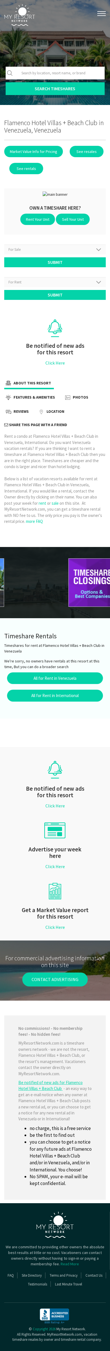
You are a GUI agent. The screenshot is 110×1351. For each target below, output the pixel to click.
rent (42, 503)
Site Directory (32, 1275)
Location (55, 411)
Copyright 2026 (44, 1329)
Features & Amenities (34, 397)
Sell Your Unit (73, 219)
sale (55, 503)
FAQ (11, 1275)
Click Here (55, 363)
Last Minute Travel (68, 1284)
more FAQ (34, 521)
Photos (80, 397)
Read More (70, 1263)
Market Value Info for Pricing (33, 151)
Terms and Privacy (64, 1275)
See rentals (26, 168)
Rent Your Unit (37, 219)
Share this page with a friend (37, 424)
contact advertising (55, 979)
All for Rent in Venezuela (55, 678)
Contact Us (93, 1275)
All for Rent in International (55, 695)
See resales (86, 151)
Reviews (21, 411)
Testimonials (37, 1284)
